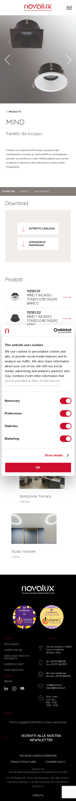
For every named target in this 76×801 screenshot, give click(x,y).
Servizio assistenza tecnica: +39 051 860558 (58, 674)
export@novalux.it (55, 687)
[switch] (65, 413)
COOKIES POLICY (55, 761)
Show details (54, 455)
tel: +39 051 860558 (55, 661)
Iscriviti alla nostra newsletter (41, 737)
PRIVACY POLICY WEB (23, 761)
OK (38, 467)
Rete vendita (11, 644)
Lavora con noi (13, 650)
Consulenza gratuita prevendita (16, 657)
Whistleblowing (14, 670)
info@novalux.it (54, 685)
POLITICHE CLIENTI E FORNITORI (38, 755)
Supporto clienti (14, 664)
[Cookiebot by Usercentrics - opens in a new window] (54, 330)
